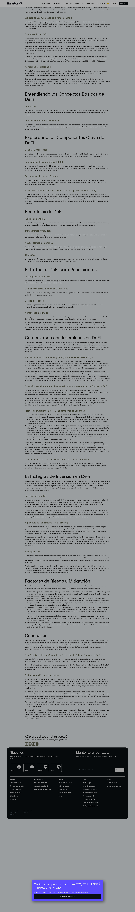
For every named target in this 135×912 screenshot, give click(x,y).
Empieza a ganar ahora (67, 896)
